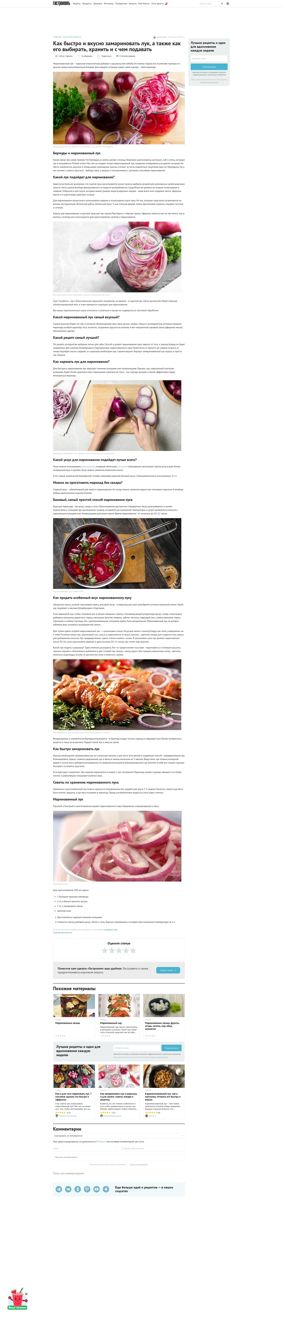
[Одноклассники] (77, 1189)
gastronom (162, 37)
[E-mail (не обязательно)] (152, 1148)
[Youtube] (96, 1189)
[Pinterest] (87, 1189)
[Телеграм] (59, 1189)
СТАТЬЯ (58, 1090)
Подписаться (171, 1047)
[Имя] (85, 1148)
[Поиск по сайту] (212, 3)
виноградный (88, 466)
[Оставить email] (136, 1048)
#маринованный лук (62, 932)
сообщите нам (111, 929)
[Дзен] (106, 1189)
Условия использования (159, 1057)
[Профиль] (228, 3)
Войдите (101, 1141)
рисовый (122, 466)
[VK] (68, 1189)
